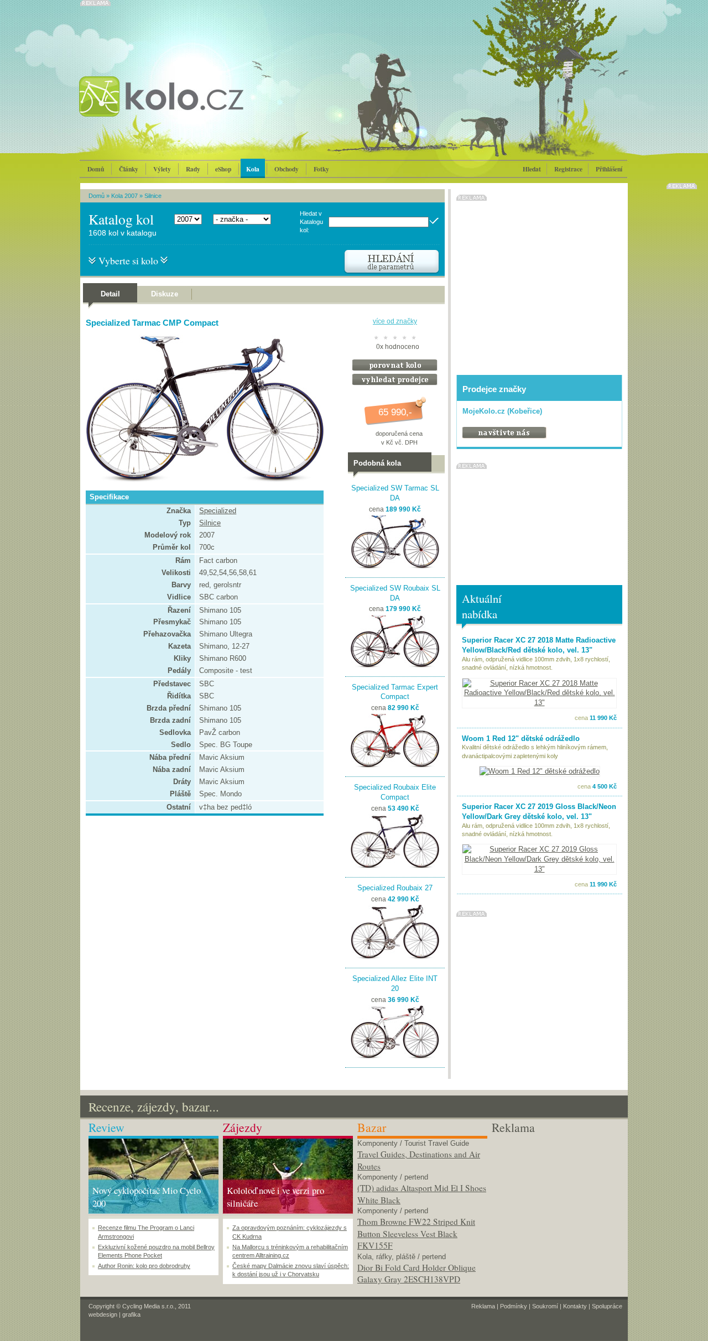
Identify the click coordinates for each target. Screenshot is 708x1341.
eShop (223, 169)
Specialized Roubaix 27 (395, 888)
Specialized (217, 511)
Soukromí (545, 1306)
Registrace (568, 169)
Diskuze (164, 294)
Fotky (321, 169)
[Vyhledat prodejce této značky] (395, 383)
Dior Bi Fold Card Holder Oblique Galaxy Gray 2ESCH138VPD (416, 1273)
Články (128, 169)
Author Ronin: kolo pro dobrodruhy (144, 1265)
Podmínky (513, 1306)
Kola (252, 169)
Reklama (483, 1306)
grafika (131, 1314)
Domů (95, 169)
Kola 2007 (124, 195)
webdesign (102, 1314)
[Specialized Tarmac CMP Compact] (202, 480)
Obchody (286, 169)
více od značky (395, 321)
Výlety (162, 169)
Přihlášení (609, 169)
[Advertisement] (557, 1205)
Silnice (153, 195)
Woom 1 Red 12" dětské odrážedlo (521, 738)
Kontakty (575, 1306)
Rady (193, 169)
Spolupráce (607, 1306)
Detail (110, 294)
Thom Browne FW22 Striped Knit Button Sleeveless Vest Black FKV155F (416, 1233)
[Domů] (190, 107)
